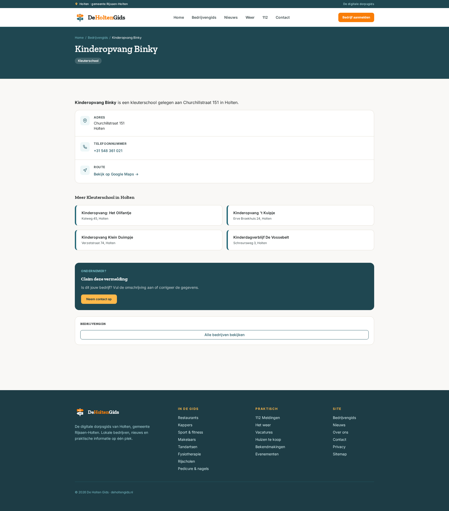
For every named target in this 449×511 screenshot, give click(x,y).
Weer (250, 17)
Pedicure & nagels (193, 468)
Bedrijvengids (204, 17)
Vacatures (264, 432)
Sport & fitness (190, 432)
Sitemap (340, 454)
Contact (283, 17)
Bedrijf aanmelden (356, 17)
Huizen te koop (268, 439)
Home (179, 17)
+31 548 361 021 (108, 150)
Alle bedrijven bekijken (224, 334)
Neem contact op (99, 299)
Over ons (340, 432)
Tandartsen (187, 446)
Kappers (185, 425)
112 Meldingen (267, 417)
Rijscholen (186, 461)
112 (265, 17)
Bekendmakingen (270, 446)
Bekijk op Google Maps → (116, 174)
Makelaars (187, 439)
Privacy (339, 446)
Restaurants (188, 417)
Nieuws (231, 17)
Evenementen (267, 454)
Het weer (263, 425)
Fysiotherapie (189, 454)
